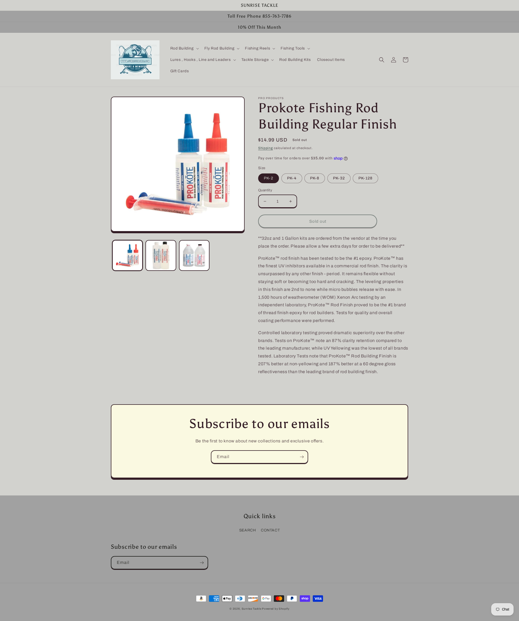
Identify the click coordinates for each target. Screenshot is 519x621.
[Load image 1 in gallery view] (127, 255)
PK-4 (292, 178)
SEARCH (247, 530)
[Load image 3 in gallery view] (194, 255)
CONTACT (270, 530)
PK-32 (339, 178)
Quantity (265, 190)
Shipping (265, 148)
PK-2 (268, 178)
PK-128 (365, 178)
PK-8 (314, 178)
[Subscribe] (302, 457)
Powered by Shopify (276, 608)
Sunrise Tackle (252, 608)
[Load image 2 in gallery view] (160, 255)
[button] (184, 48)
